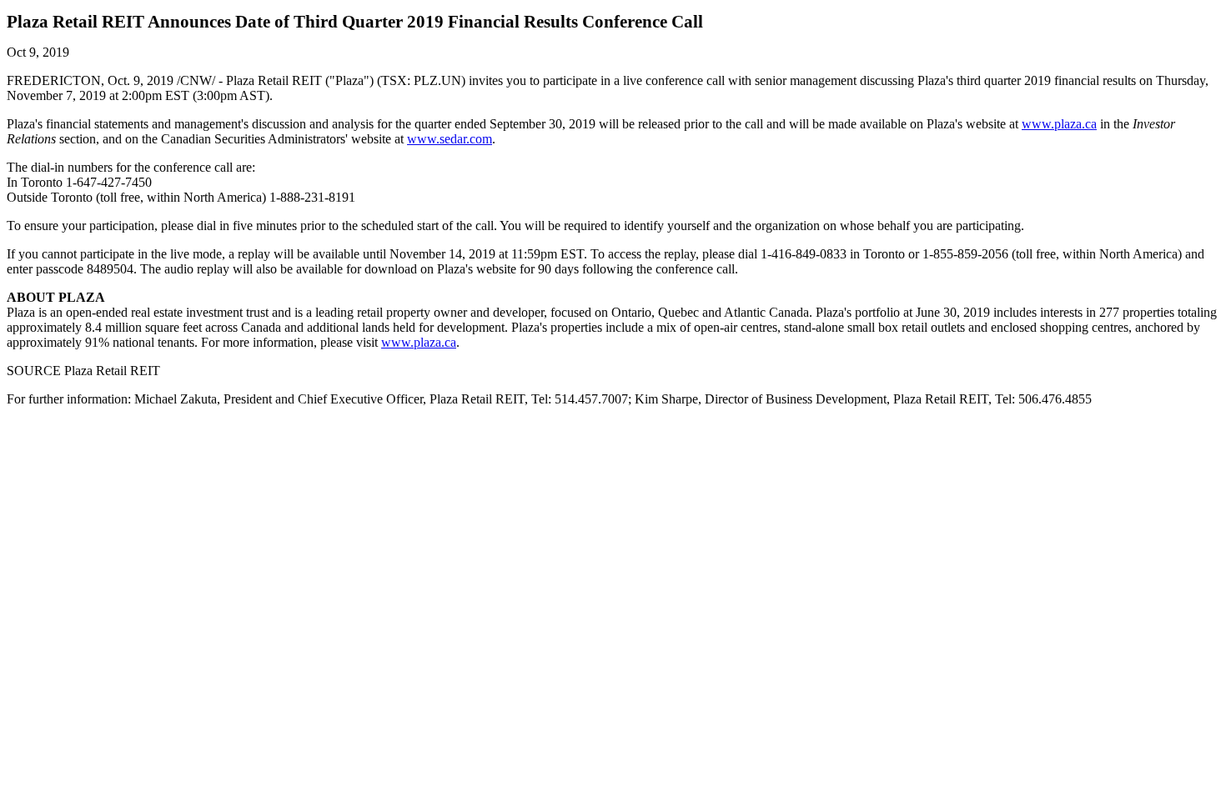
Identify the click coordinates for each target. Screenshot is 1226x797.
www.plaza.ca (1059, 124)
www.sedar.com (449, 139)
